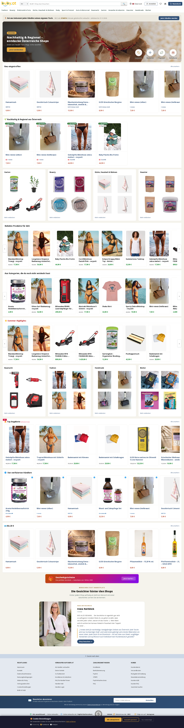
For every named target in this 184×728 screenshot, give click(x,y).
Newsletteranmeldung (138, 677)
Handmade (139, 10)
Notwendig (35, 724)
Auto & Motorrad (82, 10)
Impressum (20, 667)
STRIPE (95, 677)
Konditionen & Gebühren (63, 677)
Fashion (5, 10)
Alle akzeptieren (113, 720)
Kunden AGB (135, 680)
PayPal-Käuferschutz (99, 680)
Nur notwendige (147, 720)
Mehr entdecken (9, 217)
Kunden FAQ (135, 684)
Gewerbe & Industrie (116, 10)
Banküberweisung (99, 670)
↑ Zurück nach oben (92, 656)
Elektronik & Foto (24, 10)
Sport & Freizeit (68, 10)
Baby (58, 10)
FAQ (94, 684)
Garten (104, 10)
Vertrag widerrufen (23, 684)
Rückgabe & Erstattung (138, 674)
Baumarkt (95, 10)
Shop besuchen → (85, 642)
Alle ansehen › (175, 66)
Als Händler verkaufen (62, 667)
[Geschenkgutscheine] (165, 4)
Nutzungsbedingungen (24, 677)
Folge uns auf (145, 714)
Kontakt (19, 670)
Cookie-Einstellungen (24, 687)
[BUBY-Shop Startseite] (9, 3)
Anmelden (150, 700)
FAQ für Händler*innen (62, 680)
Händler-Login (59, 687)
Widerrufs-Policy (22, 680)
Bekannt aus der (118, 714)
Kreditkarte (96, 667)
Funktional (45, 724)
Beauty (12, 10)
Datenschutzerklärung (93, 704)
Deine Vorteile (59, 670)
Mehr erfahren (71, 721)
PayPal (95, 674)
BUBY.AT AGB (21, 690)
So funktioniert (60, 674)
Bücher (148, 10)
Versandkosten (136, 670)
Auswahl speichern (130, 720)
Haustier (129, 10)
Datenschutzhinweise (24, 674)
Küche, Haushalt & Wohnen (43, 10)
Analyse (54, 724)
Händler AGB (59, 684)
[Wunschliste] (160, 4)
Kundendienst (135, 667)
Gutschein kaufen (136, 687)
